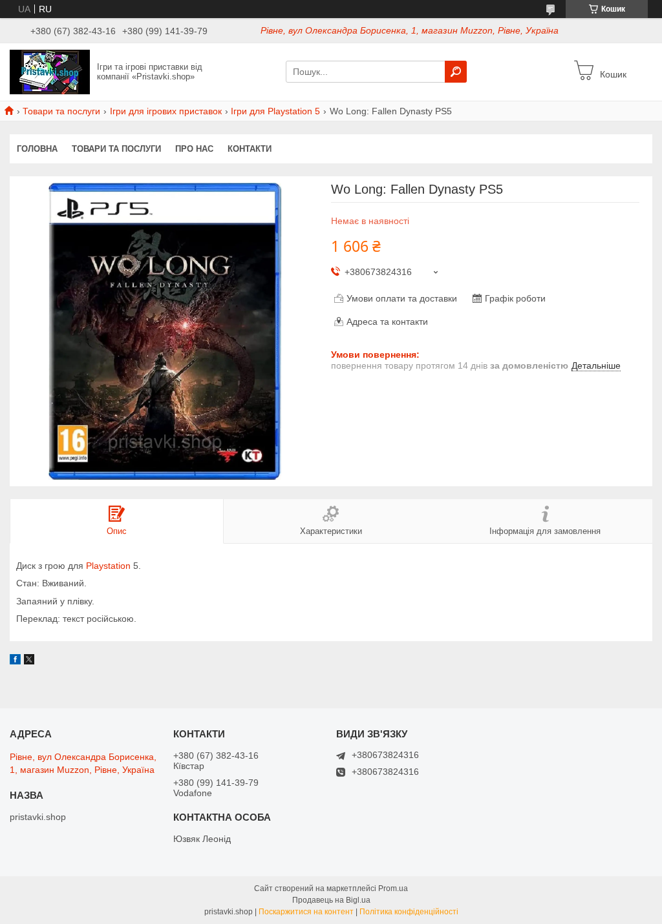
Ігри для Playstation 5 (275, 111)
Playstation (108, 565)
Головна (37, 149)
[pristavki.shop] (50, 71)
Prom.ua (393, 888)
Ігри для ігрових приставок (166, 111)
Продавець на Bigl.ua (331, 900)
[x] (29, 661)
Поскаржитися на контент (306, 911)
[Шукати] (456, 72)
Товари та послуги (61, 111)
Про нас (194, 149)
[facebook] (15, 661)
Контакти (250, 149)
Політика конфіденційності (408, 911)
